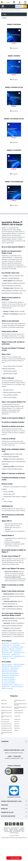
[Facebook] (6, 823)
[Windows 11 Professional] (14, 35)
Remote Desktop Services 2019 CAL (20, 708)
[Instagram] (21, 823)
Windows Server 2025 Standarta (9, 670)
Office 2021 (12, 648)
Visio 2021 (16, 721)
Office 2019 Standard (7, 666)
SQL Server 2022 (6, 654)
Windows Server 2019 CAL (6, 716)
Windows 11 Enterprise (14, 56)
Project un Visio (5, 647)
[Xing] (10, 823)
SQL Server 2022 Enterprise (8, 679)
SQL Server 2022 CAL (6, 723)
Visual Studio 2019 (18, 712)
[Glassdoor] (14, 823)
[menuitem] (25, 2)
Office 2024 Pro (17, 666)
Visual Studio (16, 645)
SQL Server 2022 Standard (8, 677)
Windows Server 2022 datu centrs (10, 675)
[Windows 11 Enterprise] (14, 67)
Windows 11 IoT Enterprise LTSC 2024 (14, 119)
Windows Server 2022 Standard (9, 671)
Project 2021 (17, 716)
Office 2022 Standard (19, 664)
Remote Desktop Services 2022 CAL (20, 704)
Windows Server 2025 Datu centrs (10, 673)
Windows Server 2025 (15, 650)
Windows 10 (13, 658)
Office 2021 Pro (5, 668)
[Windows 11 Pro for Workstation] (14, 192)
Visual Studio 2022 (18, 710)
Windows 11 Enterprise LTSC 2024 (14, 87)
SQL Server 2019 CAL (6, 726)
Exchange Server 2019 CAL (6, 733)
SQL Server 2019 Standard (8, 681)
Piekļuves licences (7, 645)
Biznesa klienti (7, 827)
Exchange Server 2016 (19, 656)
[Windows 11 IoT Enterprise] (14, 161)
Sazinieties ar (21, 829)
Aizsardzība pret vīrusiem (17, 647)
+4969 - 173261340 (14, 756)
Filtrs (5, 14)
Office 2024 (4, 648)
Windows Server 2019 (19, 652)
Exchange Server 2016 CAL (19, 701)
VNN (23, 831)
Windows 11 (6, 658)
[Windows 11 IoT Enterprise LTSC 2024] (14, 130)
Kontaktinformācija (14, 832)
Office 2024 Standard (7, 664)
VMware (16, 730)
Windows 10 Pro (6, 686)
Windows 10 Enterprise (7, 688)
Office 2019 (19, 648)
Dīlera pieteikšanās (15, 827)
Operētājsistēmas (15, 643)
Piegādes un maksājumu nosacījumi (16, 830)
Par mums (6, 830)
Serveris (23, 643)
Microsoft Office (5, 643)
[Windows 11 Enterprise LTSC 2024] (14, 98)
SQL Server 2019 (16, 654)
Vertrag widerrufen (15, 858)
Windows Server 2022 (7, 652)
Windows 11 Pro (18, 684)
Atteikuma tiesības (8, 831)
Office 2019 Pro (14, 668)
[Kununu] (17, 823)
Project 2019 (17, 719)
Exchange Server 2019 (7, 656)
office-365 (6, 829)
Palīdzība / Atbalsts (13, 829)
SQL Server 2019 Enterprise (8, 682)
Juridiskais (22, 827)
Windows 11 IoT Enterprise (14, 150)
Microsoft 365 (5, 650)
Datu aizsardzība (17, 831)
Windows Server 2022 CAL (6, 713)
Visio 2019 (16, 723)
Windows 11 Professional (14, 24)
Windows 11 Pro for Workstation (14, 182)
